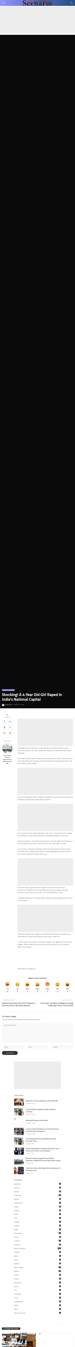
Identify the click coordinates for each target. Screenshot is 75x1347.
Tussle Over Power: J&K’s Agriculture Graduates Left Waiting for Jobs (43, 1169)
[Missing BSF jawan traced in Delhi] (19, 1121)
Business (17, 1188)
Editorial (16, 1199)
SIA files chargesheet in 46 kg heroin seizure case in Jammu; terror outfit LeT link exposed (42, 1149)
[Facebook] (4, 721)
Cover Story (17, 1195)
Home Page (17, 1233)
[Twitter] (10, 721)
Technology (17, 1294)
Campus (16, 1191)
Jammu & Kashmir (8, 690)
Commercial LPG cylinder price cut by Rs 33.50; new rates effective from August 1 (42, 1130)
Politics (16, 1275)
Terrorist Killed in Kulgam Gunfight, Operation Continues (41, 1110)
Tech (15, 1290)
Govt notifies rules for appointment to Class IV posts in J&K (7, 759)
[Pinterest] (4, 727)
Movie (16, 1256)
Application (17, 1184)
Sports (16, 1286)
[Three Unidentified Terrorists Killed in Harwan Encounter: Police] (19, 1141)
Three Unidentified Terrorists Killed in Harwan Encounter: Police (41, 1140)
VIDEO (16, 1305)
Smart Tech (17, 1282)
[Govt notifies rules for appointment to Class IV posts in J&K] (7, 748)
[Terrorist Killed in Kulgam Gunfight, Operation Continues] (19, 1112)
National (16, 1263)
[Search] (71, 3)
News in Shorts (18, 1267)
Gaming (16, 1226)
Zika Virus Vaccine (19, 1313)
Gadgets (16, 1222)
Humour (16, 1237)
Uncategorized (18, 1301)
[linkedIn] (4, 733)
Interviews (17, 1244)
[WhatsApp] (10, 727)
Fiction (16, 1214)
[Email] (10, 733)
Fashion (16, 1210)
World (16, 1309)
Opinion (16, 1271)
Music (16, 1260)
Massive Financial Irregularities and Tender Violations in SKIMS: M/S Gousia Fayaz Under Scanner (43, 1159)
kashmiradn (8, 704)
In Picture (17, 1241)
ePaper (16, 1207)
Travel (16, 1298)
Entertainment (18, 1203)
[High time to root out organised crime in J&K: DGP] (19, 1102)
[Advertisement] (37, 20)
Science (16, 1279)
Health (16, 1229)
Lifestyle (16, 1252)
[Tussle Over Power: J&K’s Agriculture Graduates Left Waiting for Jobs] (19, 1170)
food (15, 1218)
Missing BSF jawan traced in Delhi (37, 1120)
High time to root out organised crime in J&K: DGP (42, 1101)
